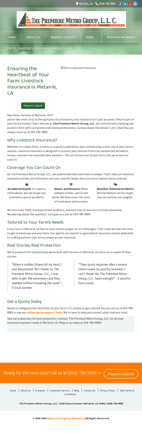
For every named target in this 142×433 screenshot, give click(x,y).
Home (13, 390)
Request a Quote (33, 105)
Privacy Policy (107, 390)
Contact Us (90, 390)
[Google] (135, 3)
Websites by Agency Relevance (65, 418)
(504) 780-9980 (107, 3)
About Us (26, 390)
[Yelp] (130, 3)
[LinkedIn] (125, 3)
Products (40, 390)
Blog (76, 390)
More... (91, 37)
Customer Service (60, 390)
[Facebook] (120, 3)
